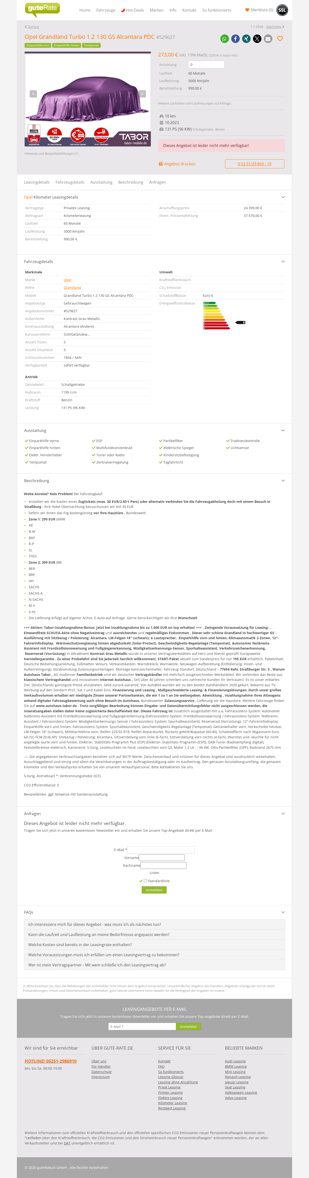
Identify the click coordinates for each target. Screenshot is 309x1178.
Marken (157, 10)
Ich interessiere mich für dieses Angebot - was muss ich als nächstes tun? (94, 924)
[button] (224, 39)
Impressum (100, 1076)
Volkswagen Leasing (241, 1092)
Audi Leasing (235, 1061)
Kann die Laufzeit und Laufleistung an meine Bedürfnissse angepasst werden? (98, 934)
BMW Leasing (236, 1066)
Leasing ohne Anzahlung (178, 1082)
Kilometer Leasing (172, 1103)
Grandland (72, 287)
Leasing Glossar (170, 1076)
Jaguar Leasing (237, 1082)
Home (85, 10)
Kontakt (189, 10)
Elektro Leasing (170, 1097)
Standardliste (158, 881)
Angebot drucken (179, 163)
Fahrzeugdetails (70, 182)
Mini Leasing (235, 1071)
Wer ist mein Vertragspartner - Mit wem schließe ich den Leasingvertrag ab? (97, 965)
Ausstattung (101, 182)
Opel (67, 279)
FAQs (28, 912)
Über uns (98, 1061)
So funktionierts (216, 10)
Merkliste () (261, 10)
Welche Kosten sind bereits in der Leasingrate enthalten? (80, 944)
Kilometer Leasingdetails (51, 197)
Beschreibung (130, 182)
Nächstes (273, 26)
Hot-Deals (135, 10)
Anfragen (157, 182)
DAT (67, 1143)
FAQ (161, 1066)
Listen (154, 872)
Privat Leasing (169, 1087)
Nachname (131, 865)
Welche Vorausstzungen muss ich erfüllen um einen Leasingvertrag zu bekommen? (103, 954)
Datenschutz (101, 1071)
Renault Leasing (238, 1076)
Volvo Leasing (236, 1097)
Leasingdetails (37, 182)
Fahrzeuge (105, 10)
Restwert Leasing (172, 1108)
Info (172, 10)
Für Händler (101, 1066)
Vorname (131, 857)
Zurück (33, 26)
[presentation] (33, 93)
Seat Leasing (235, 1087)
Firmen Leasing (170, 1092)
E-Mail (120, 849)
